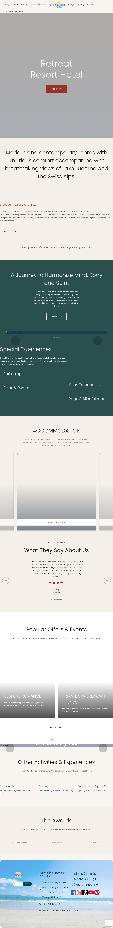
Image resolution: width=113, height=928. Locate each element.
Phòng (28, 5)
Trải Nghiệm (72, 5)
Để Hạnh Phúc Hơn (39, 5)
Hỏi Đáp (81, 5)
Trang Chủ (8, 5)
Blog (49, 5)
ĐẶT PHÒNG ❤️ (11, 11)
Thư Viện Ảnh (19, 5)
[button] (54, 337)
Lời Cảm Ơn (90, 5)
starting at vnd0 (56, 522)
